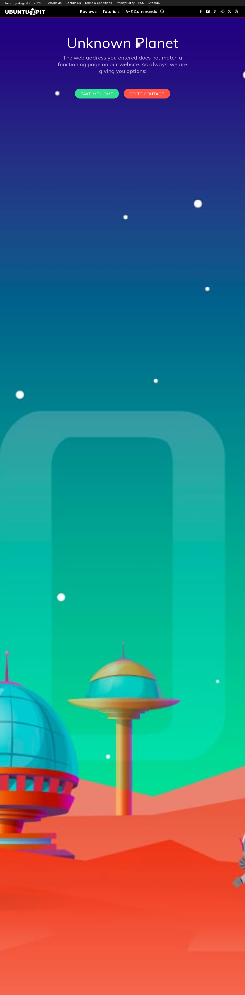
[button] (162, 11)
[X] (229, 11)
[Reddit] (222, 11)
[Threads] (236, 11)
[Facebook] (200, 11)
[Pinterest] (215, 11)
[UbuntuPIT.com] (25, 11)
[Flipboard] (208, 11)
